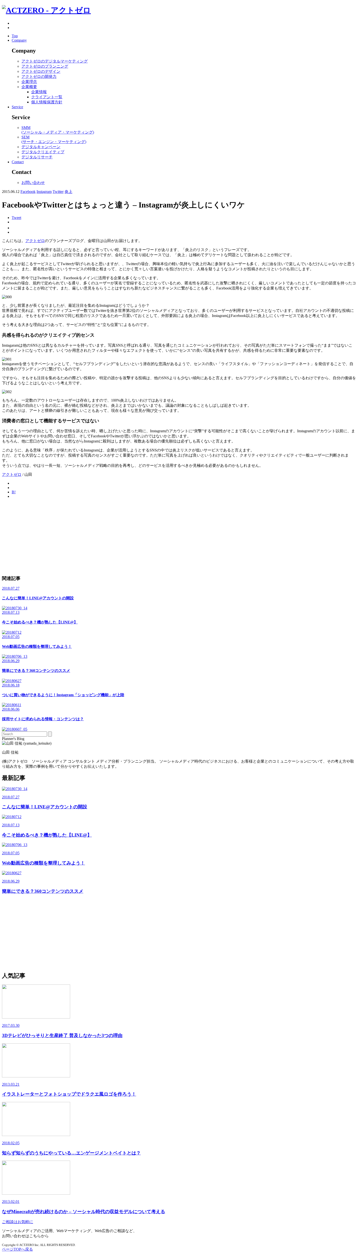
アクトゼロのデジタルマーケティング (54, 61)
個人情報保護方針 (46, 102)
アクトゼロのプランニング (44, 66)
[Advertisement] (148, 537)
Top (15, 36)
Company (19, 40)
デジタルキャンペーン (40, 147)
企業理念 (29, 82)
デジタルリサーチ (37, 157)
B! (14, 492)
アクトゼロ (35, 241)
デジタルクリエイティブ (42, 152)
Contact (18, 162)
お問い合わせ (33, 182)
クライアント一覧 (46, 97)
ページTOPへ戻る (17, 1249)
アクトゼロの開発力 (39, 76)
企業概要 (29, 87)
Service (17, 107)
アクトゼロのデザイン (40, 71)
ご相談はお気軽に (17, 1222)
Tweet (16, 218)
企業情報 (39, 92)
